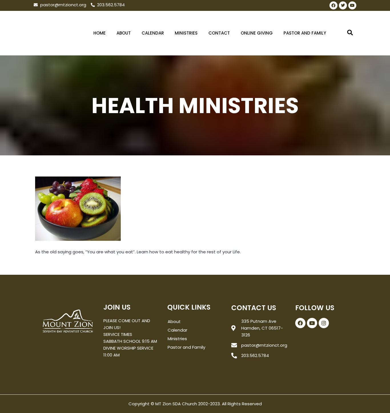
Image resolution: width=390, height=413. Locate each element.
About (123, 33)
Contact (219, 33)
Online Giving (257, 33)
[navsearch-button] (350, 33)
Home (99, 33)
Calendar (153, 33)
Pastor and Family (305, 33)
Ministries (186, 33)
